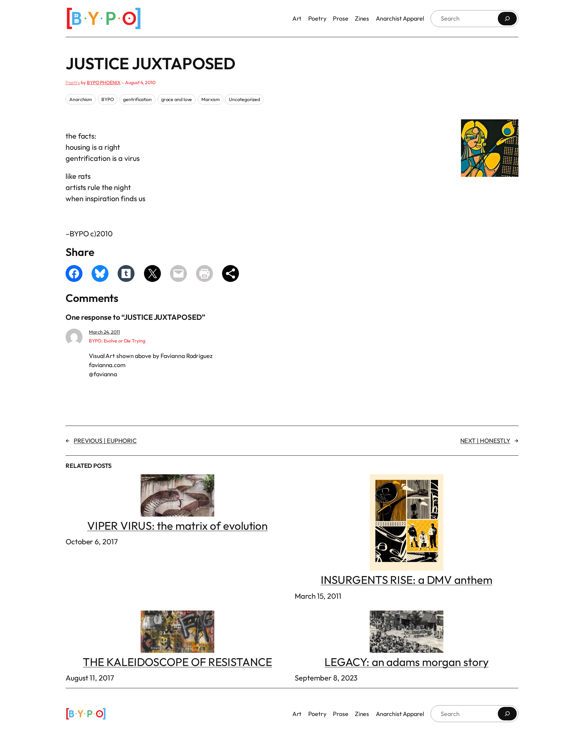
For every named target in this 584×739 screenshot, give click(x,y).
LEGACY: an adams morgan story (406, 662)
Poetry (73, 82)
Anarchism (80, 99)
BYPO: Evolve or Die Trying (117, 341)
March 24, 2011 (104, 332)
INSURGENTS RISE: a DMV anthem (406, 580)
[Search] (507, 18)
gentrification (137, 99)
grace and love (176, 99)
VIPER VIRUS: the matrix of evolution (177, 525)
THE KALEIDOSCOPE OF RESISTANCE (177, 662)
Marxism (210, 99)
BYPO (107, 99)
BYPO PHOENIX (104, 82)
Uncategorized (244, 99)
